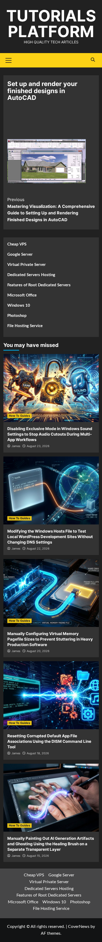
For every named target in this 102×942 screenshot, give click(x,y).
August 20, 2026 (38, 651)
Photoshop (17, 316)
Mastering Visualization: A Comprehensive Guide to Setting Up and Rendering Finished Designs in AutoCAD (51, 209)
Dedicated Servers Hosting (31, 275)
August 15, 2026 (38, 856)
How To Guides (19, 416)
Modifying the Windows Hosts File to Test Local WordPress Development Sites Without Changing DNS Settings (50, 537)
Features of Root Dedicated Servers (39, 285)
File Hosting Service (25, 326)
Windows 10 (18, 305)
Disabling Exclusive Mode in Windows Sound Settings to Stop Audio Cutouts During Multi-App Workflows (49, 434)
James (16, 446)
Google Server (20, 254)
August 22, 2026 (38, 548)
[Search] (93, 59)
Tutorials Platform (51, 23)
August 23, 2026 (38, 446)
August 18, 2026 (38, 753)
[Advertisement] (51, 124)
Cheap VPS (16, 244)
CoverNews (78, 926)
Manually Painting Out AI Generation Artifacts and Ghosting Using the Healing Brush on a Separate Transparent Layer (50, 844)
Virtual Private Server (26, 265)
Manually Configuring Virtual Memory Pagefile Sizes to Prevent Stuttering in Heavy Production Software (50, 639)
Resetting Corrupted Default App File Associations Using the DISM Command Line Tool (49, 741)
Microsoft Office (22, 295)
